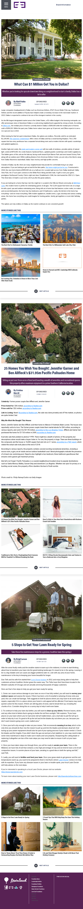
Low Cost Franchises (41, 640)
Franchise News (36, 879)
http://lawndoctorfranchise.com (69, 776)
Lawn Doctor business (38, 680)
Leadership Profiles (41, 363)
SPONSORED (41, 102)
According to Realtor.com (28, 413)
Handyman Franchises (37, 886)
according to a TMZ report (66, 442)
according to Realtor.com (33, 406)
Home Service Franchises (38, 889)
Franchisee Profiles (41, 79)
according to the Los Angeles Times (49, 430)
